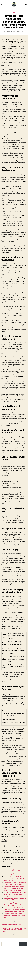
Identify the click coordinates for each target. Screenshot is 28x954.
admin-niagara (11, 31)
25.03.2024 (21, 31)
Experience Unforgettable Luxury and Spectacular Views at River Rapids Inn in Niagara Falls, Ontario (15, 903)
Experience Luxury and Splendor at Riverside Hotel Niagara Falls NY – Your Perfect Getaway (15, 878)
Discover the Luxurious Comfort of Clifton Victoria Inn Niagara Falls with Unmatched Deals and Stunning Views (14, 909)
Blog (14, 12)
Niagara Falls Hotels (11, 951)
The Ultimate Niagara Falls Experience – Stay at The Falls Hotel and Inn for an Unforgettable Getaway (15, 894)
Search (3, 941)
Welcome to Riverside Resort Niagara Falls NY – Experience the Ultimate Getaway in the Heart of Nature (14, 888)
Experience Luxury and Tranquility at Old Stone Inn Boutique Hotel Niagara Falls (14, 915)
